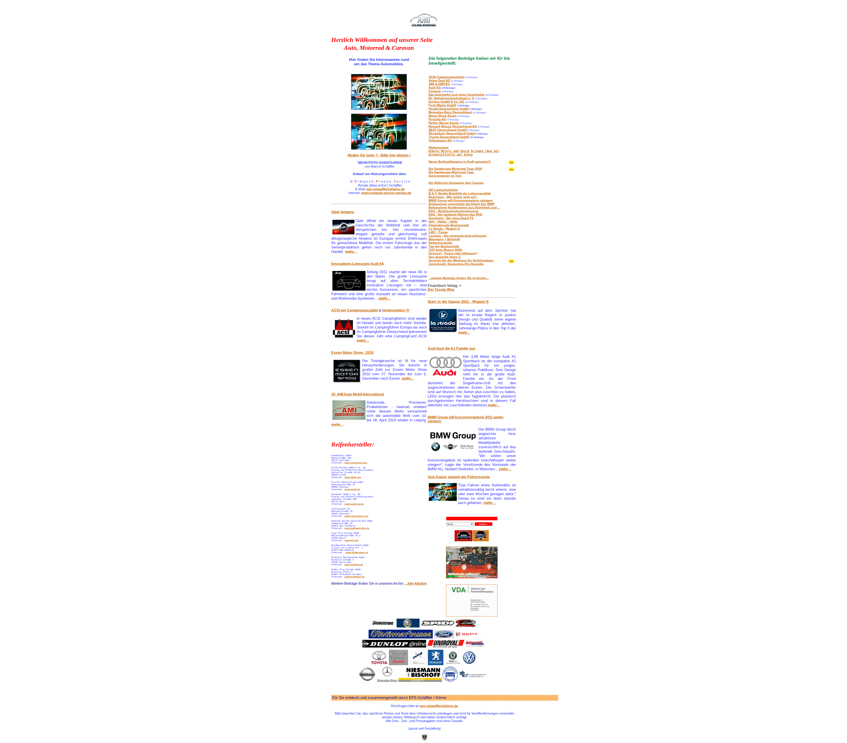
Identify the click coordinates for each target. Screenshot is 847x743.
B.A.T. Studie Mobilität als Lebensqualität (460, 193)
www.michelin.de (354, 564)
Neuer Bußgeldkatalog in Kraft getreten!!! (460, 161)
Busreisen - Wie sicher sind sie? (453, 197)
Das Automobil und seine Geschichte (457, 94)
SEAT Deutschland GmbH (448, 130)
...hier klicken (416, 583)
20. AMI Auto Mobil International (357, 394)
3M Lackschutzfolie (443, 190)
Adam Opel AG (439, 80)
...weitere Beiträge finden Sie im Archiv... (459, 278)
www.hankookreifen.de (357, 528)
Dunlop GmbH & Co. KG (446, 101)
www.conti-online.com (356, 516)
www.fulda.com (353, 477)
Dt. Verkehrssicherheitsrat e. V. (451, 98)
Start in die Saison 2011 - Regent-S (458, 302)
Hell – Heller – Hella (443, 221)
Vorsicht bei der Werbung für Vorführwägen (461, 260)
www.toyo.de (351, 540)
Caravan (435, 91)
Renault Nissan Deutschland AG (453, 126)
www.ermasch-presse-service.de (386, 193)
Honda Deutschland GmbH (449, 108)
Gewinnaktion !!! (395, 310)
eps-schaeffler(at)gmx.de (385, 189)
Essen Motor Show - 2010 (352, 353)
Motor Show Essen (443, 116)
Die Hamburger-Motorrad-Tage (451, 172)
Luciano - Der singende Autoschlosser (458, 235)
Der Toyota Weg (441, 289)
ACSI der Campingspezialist (354, 310)
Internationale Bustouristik (449, 225)
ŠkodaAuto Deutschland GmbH (452, 133)
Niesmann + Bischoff (444, 239)
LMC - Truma (438, 232)
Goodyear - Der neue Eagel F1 (451, 218)
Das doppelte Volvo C (445, 257)
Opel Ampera (342, 212)
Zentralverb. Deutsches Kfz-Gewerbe (456, 264)
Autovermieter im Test (445, 175)
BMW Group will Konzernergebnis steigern (461, 200)
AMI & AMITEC (439, 84)
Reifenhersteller (440, 243)
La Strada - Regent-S (444, 228)
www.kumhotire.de (355, 576)
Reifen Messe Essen (444, 123)
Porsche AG (437, 119)
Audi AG (435, 87)
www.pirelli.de (352, 489)
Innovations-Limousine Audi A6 (357, 264)
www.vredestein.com (356, 462)
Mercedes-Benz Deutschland (450, 112)
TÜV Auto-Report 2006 (445, 250)
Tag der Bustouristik (444, 246)
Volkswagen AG (440, 140)
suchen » (483, 524)
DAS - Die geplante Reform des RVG (455, 214)
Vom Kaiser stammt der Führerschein (459, 477)
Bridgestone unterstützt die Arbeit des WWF (462, 204)
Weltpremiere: (464, 151)
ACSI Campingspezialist (447, 77)
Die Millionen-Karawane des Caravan (456, 183)
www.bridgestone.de (357, 552)
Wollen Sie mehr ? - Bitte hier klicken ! (379, 155)
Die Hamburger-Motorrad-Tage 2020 (455, 168)
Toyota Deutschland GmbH (449, 137)
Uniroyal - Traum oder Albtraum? (453, 253)
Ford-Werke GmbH (442, 105)
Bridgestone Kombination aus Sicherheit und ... (464, 207)
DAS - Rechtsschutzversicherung (453, 211)
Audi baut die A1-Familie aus (451, 348)
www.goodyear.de (354, 504)
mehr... (351, 252)
